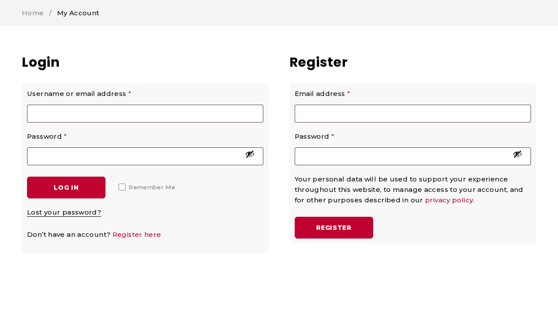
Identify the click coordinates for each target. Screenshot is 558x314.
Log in (66, 187)
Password (47, 136)
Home (33, 13)
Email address (322, 93)
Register (333, 228)
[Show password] (250, 154)
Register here (136, 234)
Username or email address (79, 93)
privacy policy (449, 200)
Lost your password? (64, 212)
